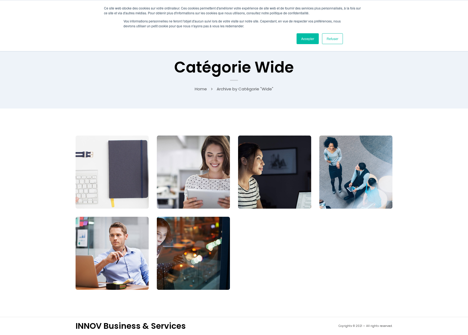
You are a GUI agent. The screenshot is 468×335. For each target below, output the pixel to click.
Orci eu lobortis (112, 171)
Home (201, 89)
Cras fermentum (112, 252)
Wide (106, 179)
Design (119, 261)
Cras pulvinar (356, 171)
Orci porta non (193, 171)
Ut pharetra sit (274, 171)
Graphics (201, 179)
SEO (119, 179)
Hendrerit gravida (193, 252)
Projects (200, 261)
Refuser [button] (332, 38)
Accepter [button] (307, 38)
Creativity (282, 179)
